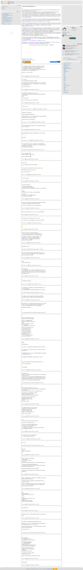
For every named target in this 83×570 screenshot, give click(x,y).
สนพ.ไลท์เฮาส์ (66, 90)
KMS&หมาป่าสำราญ (27, 140)
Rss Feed (65, 33)
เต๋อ (64, 74)
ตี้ (64, 82)
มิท (64, 91)
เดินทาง (4, 8)
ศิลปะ (3, 7)
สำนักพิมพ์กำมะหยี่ (66, 85)
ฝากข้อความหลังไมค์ (67, 32)
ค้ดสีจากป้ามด (66, 71)
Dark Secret (25, 242)
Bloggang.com (66, 92)
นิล (64, 81)
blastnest (65, 77)
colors (65, 69)
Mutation (25, 257)
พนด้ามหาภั (26, 265)
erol (24, 229)
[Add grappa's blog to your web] (72, 59)
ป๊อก (64, 89)
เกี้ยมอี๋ (65, 72)
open (65, 79)
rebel (24, 89)
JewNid (25, 102)
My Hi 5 (65, 87)
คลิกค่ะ (23, 419)
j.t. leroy (65, 66)
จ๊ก (64, 76)
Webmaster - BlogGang (67, 58)
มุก (64, 78)
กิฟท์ (64, 88)
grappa (25, 198)
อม (64, 86)
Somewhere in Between (67, 68)
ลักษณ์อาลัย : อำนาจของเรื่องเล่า (7, 17)
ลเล (65, 84)
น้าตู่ (64, 73)
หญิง (64, 83)
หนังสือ (4, 6)
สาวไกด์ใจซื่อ (26, 174)
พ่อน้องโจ (25, 129)
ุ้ (64, 75)
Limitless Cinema (66, 67)
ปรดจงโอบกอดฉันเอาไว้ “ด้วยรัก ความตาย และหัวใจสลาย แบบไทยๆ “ (7, 21)
